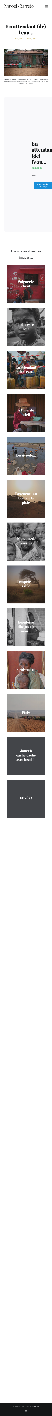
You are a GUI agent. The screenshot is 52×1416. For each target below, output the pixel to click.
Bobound (35, 1406)
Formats (35, 175)
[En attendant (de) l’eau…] (26, 50)
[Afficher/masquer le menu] (46, 6)
